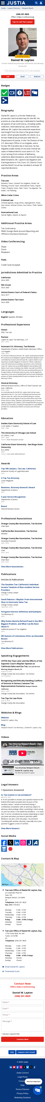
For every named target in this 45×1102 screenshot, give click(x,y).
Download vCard (12, 971)
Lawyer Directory (14, 8)
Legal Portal (22, 1077)
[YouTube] (14, 1067)
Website (5, 717)
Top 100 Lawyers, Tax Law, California (18, 468)
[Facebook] (17, 1067)
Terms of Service (22, 1089)
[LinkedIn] (10, 1067)
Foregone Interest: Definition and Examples (21, 611)
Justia (3, 8)
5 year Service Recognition (13, 497)
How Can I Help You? (33, 1081)
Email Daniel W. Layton (15, 966)
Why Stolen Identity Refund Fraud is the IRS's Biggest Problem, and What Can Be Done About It (22, 624)
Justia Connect (22, 1073)
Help (22, 1085)
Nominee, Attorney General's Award (18, 487)
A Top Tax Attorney (10, 478)
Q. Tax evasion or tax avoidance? (16, 795)
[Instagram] (21, 1067)
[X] (31, 1067)
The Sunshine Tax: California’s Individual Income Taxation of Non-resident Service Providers (20, 587)
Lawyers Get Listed (26, 1052)
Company (23, 1081)
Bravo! (4, 506)
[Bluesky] (27, 1067)
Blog (3, 725)
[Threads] (24, 1067)
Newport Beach (27, 8)
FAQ (12, 1052)
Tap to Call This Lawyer (22, 22)
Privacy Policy (22, 1093)
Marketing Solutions (22, 1098)
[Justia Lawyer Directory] (34, 1067)
